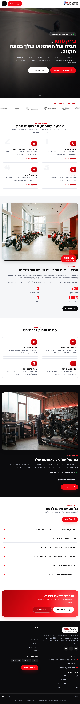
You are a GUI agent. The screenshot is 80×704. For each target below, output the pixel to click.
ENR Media (5, 697)
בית (37, 631)
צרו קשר (35, 651)
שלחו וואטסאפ (62, 609)
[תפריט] (4, 3)
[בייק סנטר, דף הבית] (70, 3)
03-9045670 (41, 609)
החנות (36, 635)
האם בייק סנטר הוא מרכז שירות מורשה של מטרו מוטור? (55, 529)
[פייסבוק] (76, 648)
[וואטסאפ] (71, 648)
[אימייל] (66, 648)
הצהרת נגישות (37, 697)
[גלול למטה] (40, 94)
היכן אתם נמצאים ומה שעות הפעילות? (62, 574)
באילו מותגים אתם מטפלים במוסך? (63, 565)
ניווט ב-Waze (28, 667)
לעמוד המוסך (70, 487)
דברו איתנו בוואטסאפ (62, 70)
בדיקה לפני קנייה (32, 647)
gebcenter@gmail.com (66, 667)
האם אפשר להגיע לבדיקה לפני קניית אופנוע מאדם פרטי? (55, 556)
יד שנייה (35, 643)
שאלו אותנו (69, 519)
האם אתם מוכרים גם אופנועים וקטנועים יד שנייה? (57, 547)
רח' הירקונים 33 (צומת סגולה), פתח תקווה (61, 660)
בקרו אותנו (69, 308)
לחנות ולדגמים (39, 70)
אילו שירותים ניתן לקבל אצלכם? (64, 538)
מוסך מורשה (34, 639)
